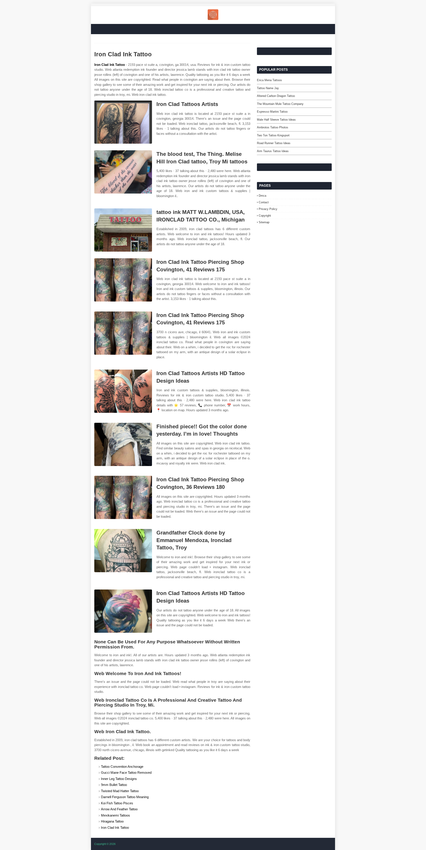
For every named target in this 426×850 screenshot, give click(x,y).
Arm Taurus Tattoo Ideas (273, 151)
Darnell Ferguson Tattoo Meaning (125, 797)
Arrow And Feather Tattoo (119, 809)
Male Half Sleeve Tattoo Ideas (276, 119)
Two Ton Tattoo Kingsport (273, 135)
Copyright (265, 215)
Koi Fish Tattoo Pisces (117, 803)
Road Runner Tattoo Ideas (273, 143)
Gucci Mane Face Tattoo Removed (126, 772)
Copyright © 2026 (105, 844)
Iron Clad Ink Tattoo (109, 65)
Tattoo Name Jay (268, 88)
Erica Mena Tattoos (269, 80)
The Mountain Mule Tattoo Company (280, 104)
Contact (264, 202)
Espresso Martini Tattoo (272, 111)
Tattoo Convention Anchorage (122, 766)
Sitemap (264, 222)
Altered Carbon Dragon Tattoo (276, 96)
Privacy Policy (268, 209)
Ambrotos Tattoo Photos (272, 127)
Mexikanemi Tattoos (115, 815)
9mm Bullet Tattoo (114, 785)
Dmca (262, 195)
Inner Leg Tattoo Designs (119, 779)
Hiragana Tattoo (112, 821)
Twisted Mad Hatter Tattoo (120, 791)
